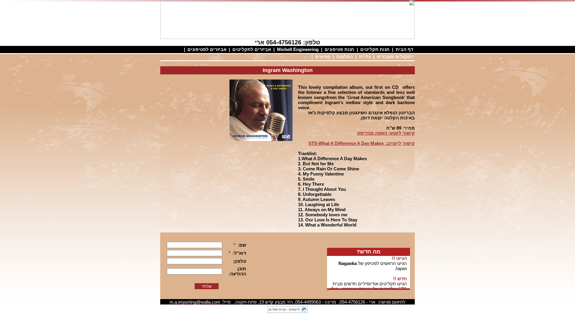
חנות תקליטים (375, 49)
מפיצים (322, 56)
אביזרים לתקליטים (251, 49)
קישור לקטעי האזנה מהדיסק (386, 133)
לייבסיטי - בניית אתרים (284, 309)
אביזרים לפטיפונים (206, 49)
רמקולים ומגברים (395, 56)
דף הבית (404, 49)
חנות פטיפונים (339, 49)
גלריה (365, 56)
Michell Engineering (298, 49)
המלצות (344, 56)
